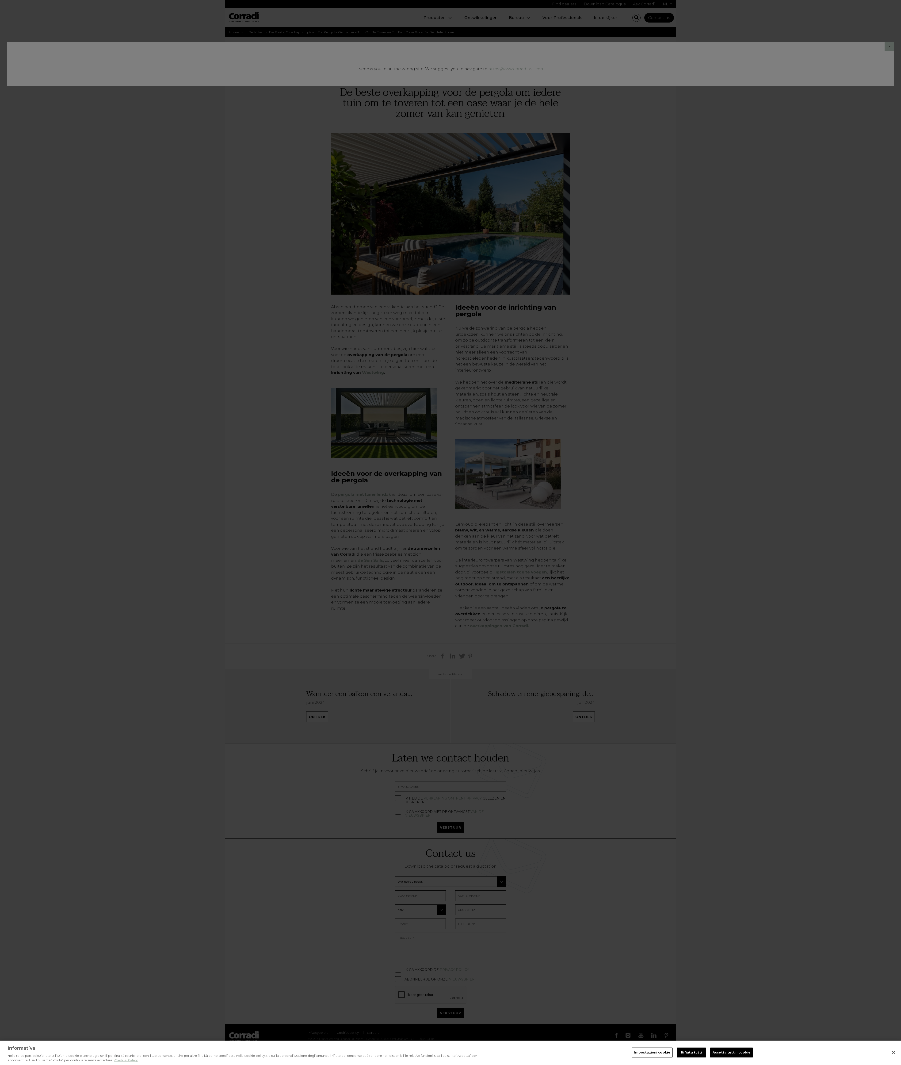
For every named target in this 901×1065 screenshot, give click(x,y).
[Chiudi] (893, 1052)
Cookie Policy (126, 1060)
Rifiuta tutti (691, 1052)
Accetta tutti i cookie (731, 1052)
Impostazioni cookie (652, 1052)
